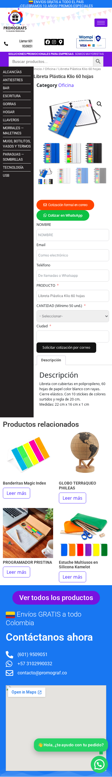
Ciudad (42, 326)
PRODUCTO (45, 285)
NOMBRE (43, 224)
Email (40, 244)
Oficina (50, 69)
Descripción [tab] (51, 360)
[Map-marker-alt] (60, 42)
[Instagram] (54, 42)
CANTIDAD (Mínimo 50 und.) (59, 305)
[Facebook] (48, 42)
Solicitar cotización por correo (66, 347)
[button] (99, 104)
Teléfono (43, 265)
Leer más (16, 493)
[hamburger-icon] (100, 23)
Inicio (38, 69)
